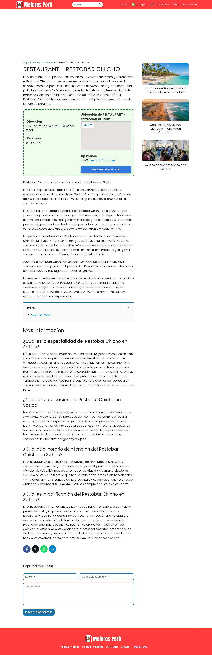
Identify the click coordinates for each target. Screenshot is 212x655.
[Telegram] (52, 549)
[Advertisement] (106, 35)
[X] (35, 549)
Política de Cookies (69, 647)
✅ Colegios (139, 4)
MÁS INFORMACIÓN (106, 169)
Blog (176, 4)
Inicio (124, 4)
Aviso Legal (112, 647)
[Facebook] (27, 549)
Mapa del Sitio (140, 647)
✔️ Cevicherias (160, 4)
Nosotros (188, 4)
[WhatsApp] (44, 549)
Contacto (125, 647)
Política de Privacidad (92, 647)
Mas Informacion (41, 314)
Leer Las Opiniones (102, 160)
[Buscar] (100, 4)
